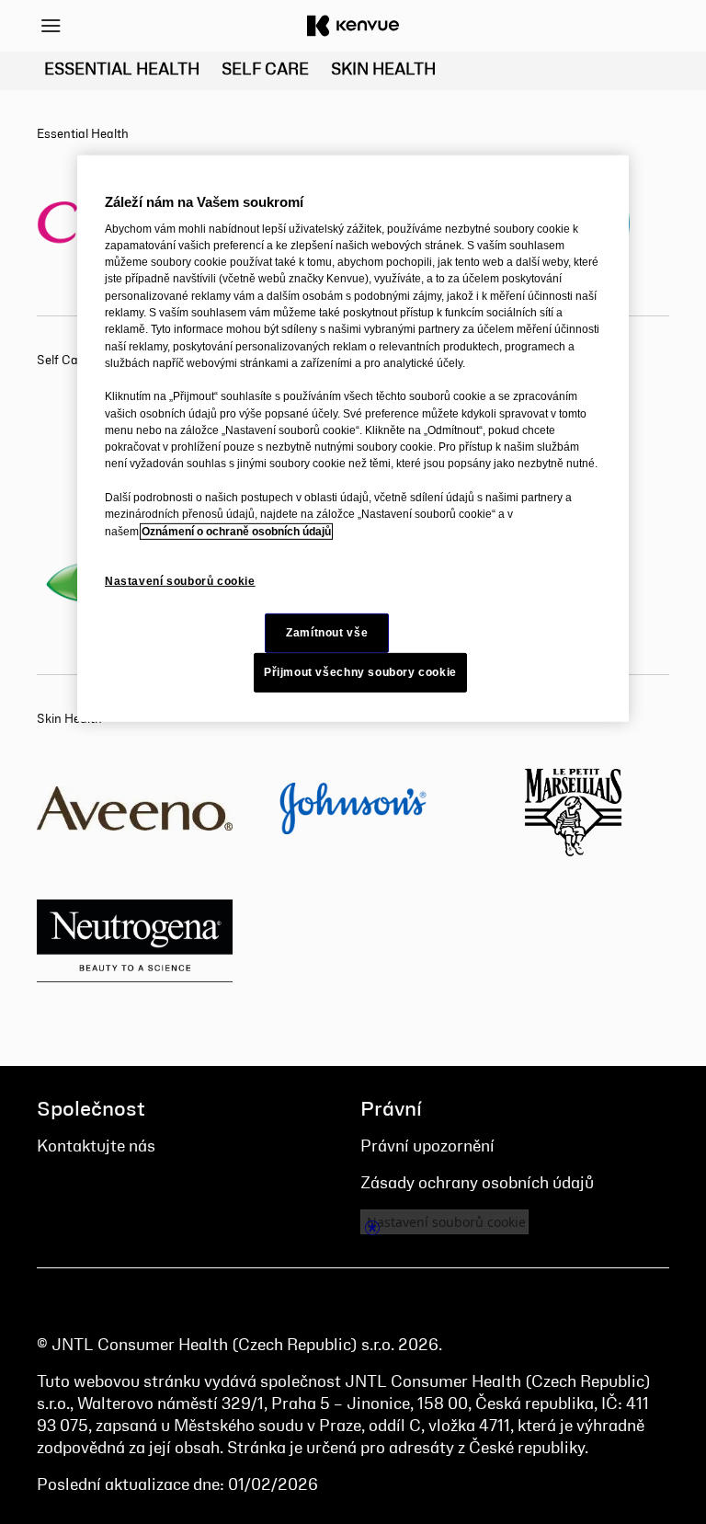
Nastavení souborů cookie (180, 581)
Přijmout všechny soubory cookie (360, 672)
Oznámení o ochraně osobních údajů (236, 530)
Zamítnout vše (327, 632)
